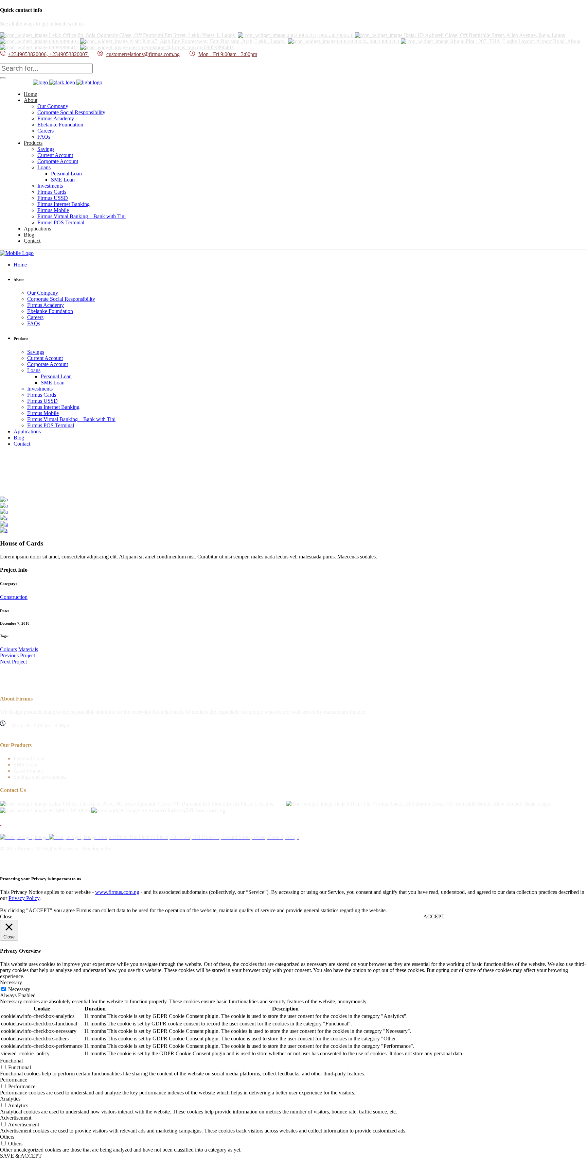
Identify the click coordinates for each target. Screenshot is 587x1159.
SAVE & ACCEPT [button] (21, 1156)
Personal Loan (29, 758)
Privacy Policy (23, 898)
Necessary (19, 989)
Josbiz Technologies (134, 848)
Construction (14, 597)
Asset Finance (29, 771)
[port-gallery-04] (4, 524)
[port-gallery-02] (4, 505)
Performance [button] (13, 1080)
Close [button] (6, 916)
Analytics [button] (10, 1099)
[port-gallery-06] (3, 518)
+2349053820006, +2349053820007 (48, 54)
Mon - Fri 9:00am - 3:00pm (227, 54)
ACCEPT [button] (434, 916)
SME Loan (25, 764)
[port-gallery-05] (3, 530)
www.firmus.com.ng (117, 892)
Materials (28, 649)
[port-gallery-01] (4, 499)
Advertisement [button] (15, 1118)
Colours (8, 649)
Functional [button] (11, 1060)
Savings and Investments (40, 777)
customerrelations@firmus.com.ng (143, 54)
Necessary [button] (11, 982)
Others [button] (7, 1137)
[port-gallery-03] (4, 512)
